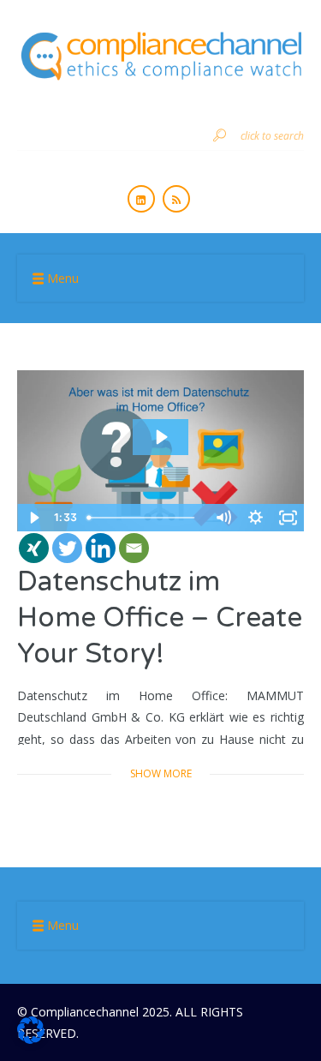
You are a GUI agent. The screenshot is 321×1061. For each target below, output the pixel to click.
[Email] (134, 548)
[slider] (144, 517)
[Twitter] (67, 548)
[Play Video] (33, 517)
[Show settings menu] (255, 517)
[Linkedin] (101, 548)
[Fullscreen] (287, 517)
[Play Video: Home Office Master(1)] (160, 437)
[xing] (34, 548)
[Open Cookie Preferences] (31, 1039)
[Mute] (222, 517)
